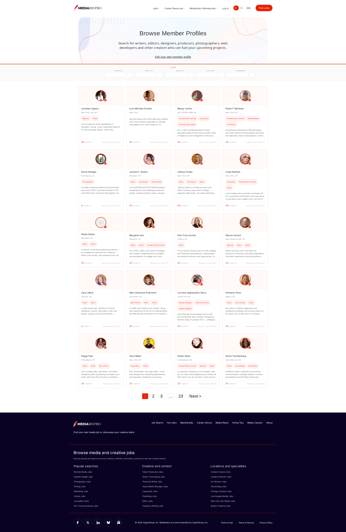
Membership (186, 422)
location (210, 71)
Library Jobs (79, 496)
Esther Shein (183, 356)
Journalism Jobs (81, 501)
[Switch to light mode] (236, 8)
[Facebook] (78, 523)
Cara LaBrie (87, 292)
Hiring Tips (238, 422)
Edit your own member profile (173, 56)
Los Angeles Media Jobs (222, 496)
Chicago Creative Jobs (221, 491)
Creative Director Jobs (221, 477)
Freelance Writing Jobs (152, 506)
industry (180, 71)
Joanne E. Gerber (138, 171)
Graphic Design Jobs (83, 477)
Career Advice (204, 422)
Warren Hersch (233, 235)
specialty (149, 71)
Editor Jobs (147, 501)
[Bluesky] (108, 523)
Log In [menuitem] (225, 8)
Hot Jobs (171, 422)
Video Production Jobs (152, 472)
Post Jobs (264, 8)
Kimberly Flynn (233, 292)
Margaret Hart (136, 235)
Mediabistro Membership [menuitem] (202, 8)
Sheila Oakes (88, 234)
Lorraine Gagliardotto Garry (191, 292)
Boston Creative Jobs (220, 506)
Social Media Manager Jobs (155, 486)
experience (241, 71)
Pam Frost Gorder (186, 235)
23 (180, 396)
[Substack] (119, 523)
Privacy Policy (266, 522)
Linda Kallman (233, 171)
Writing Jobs (79, 486)
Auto (248, 8)
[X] (88, 523)
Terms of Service (246, 522)
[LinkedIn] (98, 523)
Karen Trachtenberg (236, 356)
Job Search (157, 422)
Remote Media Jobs (83, 472)
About (269, 422)
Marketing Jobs (81, 491)
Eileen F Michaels (235, 108)
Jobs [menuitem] (155, 8)
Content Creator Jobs (220, 472)
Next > (195, 396)
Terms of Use (227, 522)
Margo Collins (184, 108)
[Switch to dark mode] (242, 8)
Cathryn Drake (184, 171)
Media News (222, 422)
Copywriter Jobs (149, 491)
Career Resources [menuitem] (173, 8)
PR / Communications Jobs (86, 506)
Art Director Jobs (218, 481)
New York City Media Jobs (223, 501)
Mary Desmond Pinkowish (142, 292)
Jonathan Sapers (90, 108)
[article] (100, 116)
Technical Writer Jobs (152, 481)
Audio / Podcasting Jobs (153, 477)
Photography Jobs (82, 481)
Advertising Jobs (218, 486)
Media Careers (254, 422)
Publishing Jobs (149, 496)
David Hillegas (88, 171)
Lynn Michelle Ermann (140, 108)
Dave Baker (135, 356)
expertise (119, 71)
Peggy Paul (87, 356)
